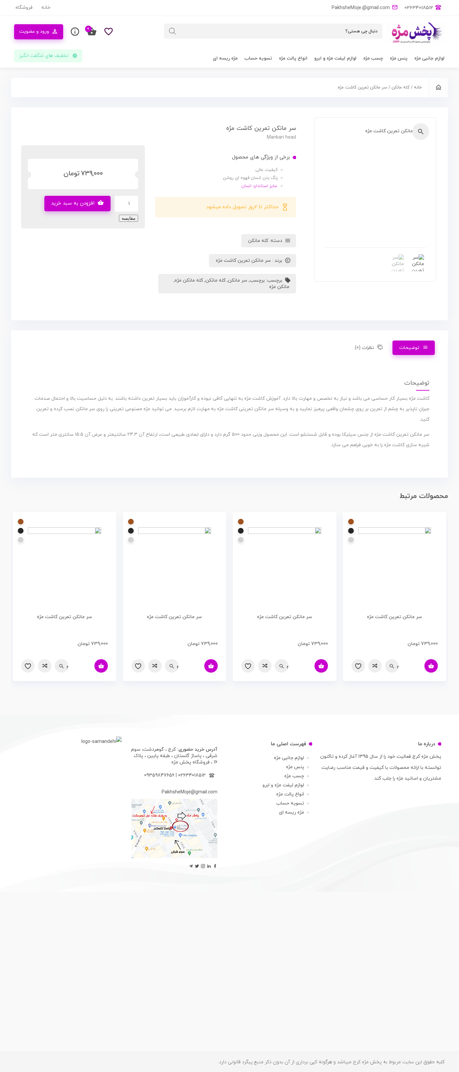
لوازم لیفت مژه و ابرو (335, 58)
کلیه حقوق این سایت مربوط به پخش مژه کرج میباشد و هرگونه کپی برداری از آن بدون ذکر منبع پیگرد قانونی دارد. (331, 1062)
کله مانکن (400, 87)
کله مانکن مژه (189, 280)
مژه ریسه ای (225, 58)
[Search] (172, 31)
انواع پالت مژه (293, 58)
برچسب (257, 280)
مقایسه (128, 218)
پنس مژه (399, 58)
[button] (420, 131)
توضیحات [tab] (409, 348)
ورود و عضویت (34, 31)
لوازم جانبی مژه (429, 58)
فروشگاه (24, 7)
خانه (45, 7)
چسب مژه (373, 58)
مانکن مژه (279, 287)
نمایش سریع (398, 666)
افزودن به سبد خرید (72, 203)
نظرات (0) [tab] (364, 348)
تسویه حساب (258, 58)
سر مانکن (237, 280)
